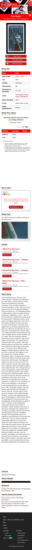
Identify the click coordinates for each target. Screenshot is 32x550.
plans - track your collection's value (13, 520)
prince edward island (22, 540)
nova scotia (20, 538)
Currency (19, 127)
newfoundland (20, 535)
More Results (14, 207)
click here (9, 505)
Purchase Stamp (17, 60)
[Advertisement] (16, 169)
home (4, 517)
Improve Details (17, 63)
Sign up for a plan (15, 122)
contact (5, 528)
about (4, 525)
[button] (26, 134)
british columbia (21, 533)
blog (4, 522)
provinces (19, 531)
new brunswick (21, 542)
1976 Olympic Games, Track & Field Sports (22, 96)
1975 (16, 80)
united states (8, 535)
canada (6, 533)
